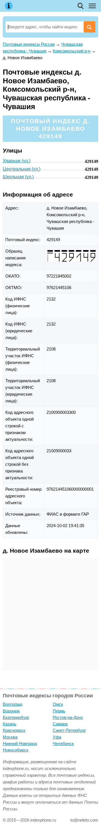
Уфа (57, 737)
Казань (9, 723)
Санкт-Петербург (69, 730)
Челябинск (63, 743)
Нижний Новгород (20, 743)
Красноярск (14, 730)
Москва (10, 737)
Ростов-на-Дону (68, 717)
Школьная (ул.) (18, 176)
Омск (58, 704)
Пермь (59, 711)
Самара (60, 723)
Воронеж (11, 711)
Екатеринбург (16, 717)
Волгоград (12, 704)
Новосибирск (15, 750)
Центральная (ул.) (21, 169)
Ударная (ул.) (16, 160)
